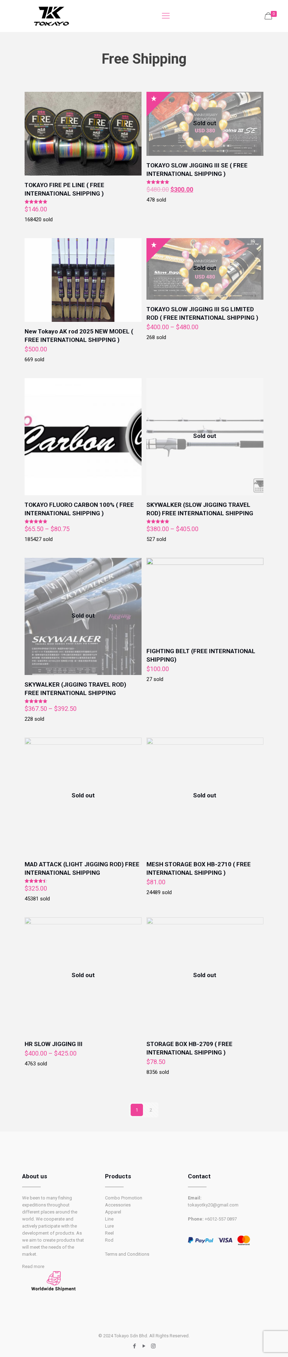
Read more (33, 1266)
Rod (109, 1240)
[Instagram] (153, 1346)
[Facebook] (134, 1346)
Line (109, 1219)
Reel (109, 1233)
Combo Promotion (123, 1197)
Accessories (118, 1205)
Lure (109, 1226)
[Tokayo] (51, 16)
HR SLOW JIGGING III (54, 1043)
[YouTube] (144, 1346)
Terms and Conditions (127, 1254)
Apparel (113, 1212)
